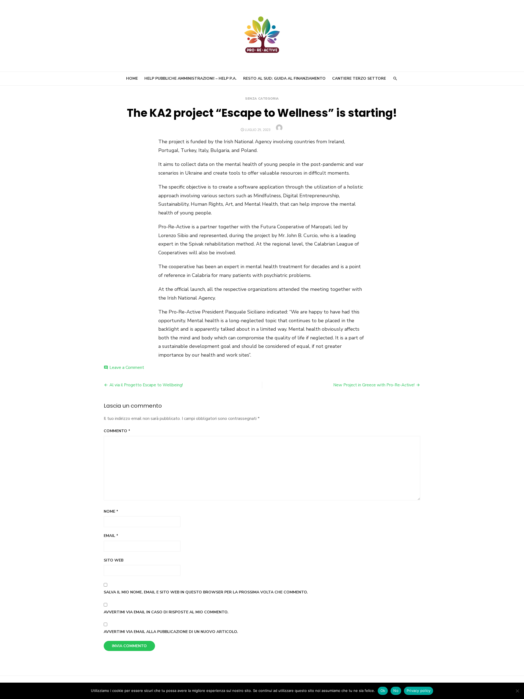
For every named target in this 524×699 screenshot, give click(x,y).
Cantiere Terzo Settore (359, 78)
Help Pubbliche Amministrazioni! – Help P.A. (190, 78)
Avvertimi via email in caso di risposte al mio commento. (166, 612)
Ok (382, 690)
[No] (517, 691)
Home (132, 78)
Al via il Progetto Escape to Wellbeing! (146, 385)
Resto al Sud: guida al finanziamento (284, 78)
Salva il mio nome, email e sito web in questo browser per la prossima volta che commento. (206, 592)
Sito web (113, 560)
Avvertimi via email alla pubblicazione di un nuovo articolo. (171, 631)
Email (111, 535)
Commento (117, 431)
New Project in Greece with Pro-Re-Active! (374, 385)
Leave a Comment (126, 368)
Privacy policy (419, 690)
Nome (111, 511)
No (395, 690)
